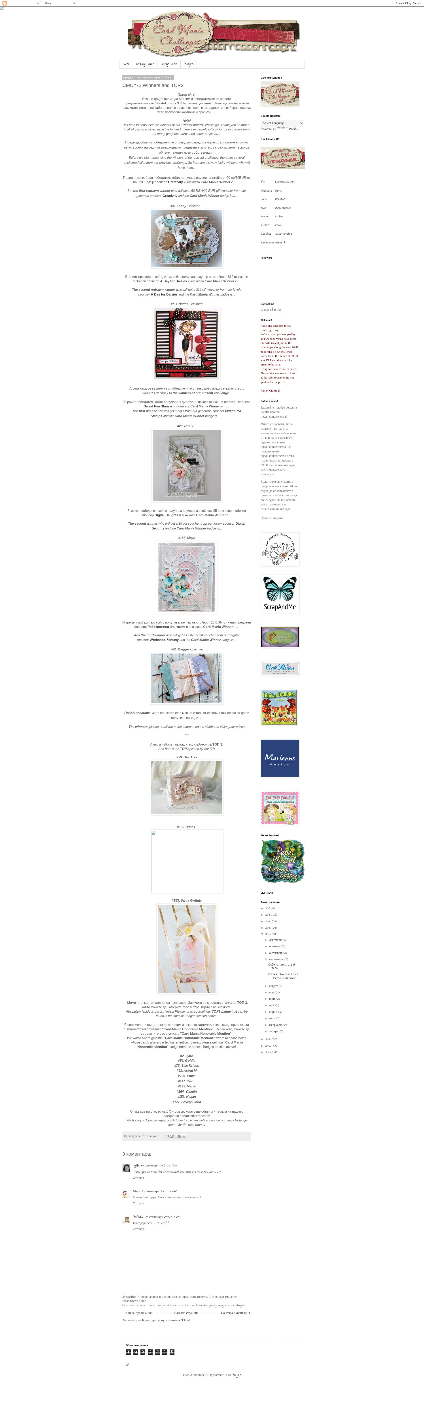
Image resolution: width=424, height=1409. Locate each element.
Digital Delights (166, 515)
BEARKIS (138, 1217)
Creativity (175, 182)
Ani (263, 182)
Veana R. (280, 242)
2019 (268, 908)
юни (272, 999)
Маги (136, 1191)
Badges (188, 64)
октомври (276, 953)
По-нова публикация (137, 1313)
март (272, 1018)
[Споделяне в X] (175, 1136)
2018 (268, 915)
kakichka (266, 234)
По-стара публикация (235, 1313)
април (273, 1012)
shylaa (279, 216)
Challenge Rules (145, 64)
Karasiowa (267, 242)
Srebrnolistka (283, 234)
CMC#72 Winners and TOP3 (281, 967)
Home (126, 64)
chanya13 (266, 190)
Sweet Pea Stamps (158, 406)
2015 (268, 934)
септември (276, 959)
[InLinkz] (127, 1364)
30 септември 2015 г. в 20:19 (163, 1217)
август (274, 986)
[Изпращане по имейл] (167, 1136)
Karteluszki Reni (285, 182)
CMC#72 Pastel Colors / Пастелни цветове (283, 976)
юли (272, 992)
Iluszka (265, 225)
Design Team (169, 64)
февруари (276, 1025)
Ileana (264, 216)
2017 (268, 921)
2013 (268, 1046)
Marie (278, 190)
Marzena (280, 199)
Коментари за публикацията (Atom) (166, 1320)
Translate (292, 128)
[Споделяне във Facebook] (180, 1136)
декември (276, 940)
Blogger (236, 1375)
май (272, 1005)
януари (274, 1031)
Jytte (136, 1165)
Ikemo (278, 225)
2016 (268, 928)
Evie (263, 208)
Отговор (138, 1178)
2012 (268, 1052)
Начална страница (186, 1313)
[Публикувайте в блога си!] (171, 1136)
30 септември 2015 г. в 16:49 (159, 1191)
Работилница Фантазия (166, 627)
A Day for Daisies (173, 281)
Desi (264, 199)
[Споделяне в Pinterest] (184, 1136)
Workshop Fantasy (164, 640)
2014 (268, 1039)
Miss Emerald (283, 208)
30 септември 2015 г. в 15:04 (159, 1165)
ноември (275, 946)
